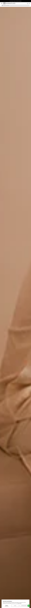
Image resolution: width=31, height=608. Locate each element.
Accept (15, 605)
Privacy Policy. (19, 603)
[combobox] (15, 5)
